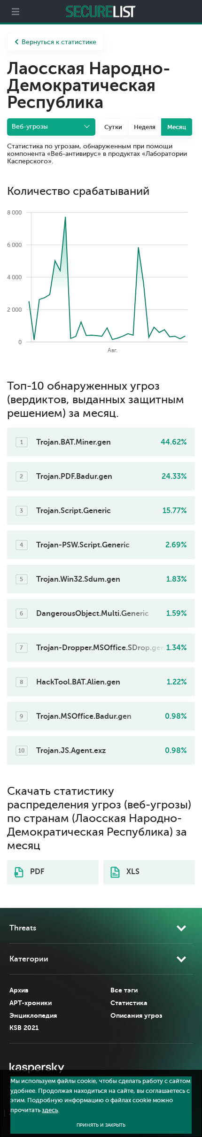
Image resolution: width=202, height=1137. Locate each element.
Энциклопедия (33, 1015)
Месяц (176, 127)
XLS (132, 872)
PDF (36, 872)
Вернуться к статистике (59, 42)
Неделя (144, 127)
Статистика (129, 1002)
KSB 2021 (24, 1027)
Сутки (113, 127)
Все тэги (124, 990)
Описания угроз (136, 1015)
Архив (19, 990)
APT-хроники (30, 1002)
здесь (50, 1110)
